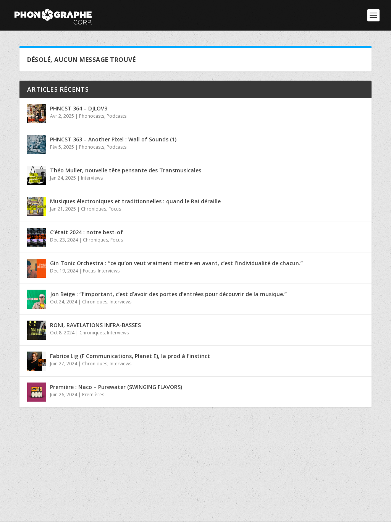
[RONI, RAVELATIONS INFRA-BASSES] (36, 330)
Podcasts (116, 116)
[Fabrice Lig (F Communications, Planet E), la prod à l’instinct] (36, 361)
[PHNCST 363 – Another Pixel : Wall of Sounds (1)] (36, 144)
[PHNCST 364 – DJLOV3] (36, 113)
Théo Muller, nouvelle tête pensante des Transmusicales (125, 170)
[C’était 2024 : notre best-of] (36, 237)
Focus (114, 209)
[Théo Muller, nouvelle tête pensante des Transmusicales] (36, 175)
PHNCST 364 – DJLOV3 (78, 108)
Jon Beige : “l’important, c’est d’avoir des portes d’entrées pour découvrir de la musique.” (168, 294)
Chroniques (93, 209)
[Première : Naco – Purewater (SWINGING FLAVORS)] (36, 392)
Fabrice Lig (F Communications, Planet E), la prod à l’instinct (130, 356)
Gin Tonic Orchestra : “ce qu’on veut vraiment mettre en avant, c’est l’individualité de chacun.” (176, 263)
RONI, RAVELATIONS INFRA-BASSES (95, 325)
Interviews (92, 178)
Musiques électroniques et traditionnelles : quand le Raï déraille (135, 201)
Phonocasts (91, 116)
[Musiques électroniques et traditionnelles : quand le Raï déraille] (36, 206)
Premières (93, 394)
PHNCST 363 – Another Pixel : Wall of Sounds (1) (113, 139)
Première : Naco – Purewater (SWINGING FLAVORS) (116, 387)
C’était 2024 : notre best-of (86, 232)
